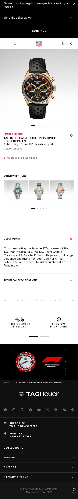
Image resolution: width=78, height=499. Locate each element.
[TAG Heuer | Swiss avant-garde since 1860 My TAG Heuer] (39, 394)
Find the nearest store (20, 435)
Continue (53, 31)
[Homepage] (39, 44)
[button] (71, 44)
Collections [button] (13, 448)
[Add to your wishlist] (71, 135)
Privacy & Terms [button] (16, 477)
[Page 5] (46, 125)
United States (18, 17)
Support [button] (10, 467)
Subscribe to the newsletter (23, 424)
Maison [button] (9, 458)
